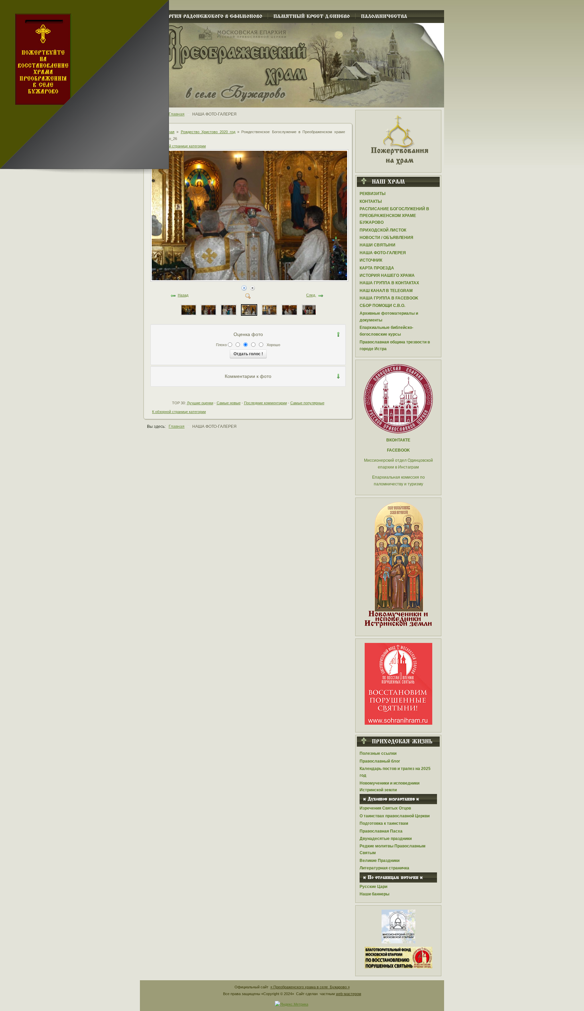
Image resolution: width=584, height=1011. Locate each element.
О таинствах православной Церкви (395, 816)
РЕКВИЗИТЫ (373, 193)
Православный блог (380, 761)
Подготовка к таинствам (384, 823)
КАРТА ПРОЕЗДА (377, 268)
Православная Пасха (381, 831)
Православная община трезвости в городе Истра (395, 345)
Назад (183, 295)
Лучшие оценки (200, 403)
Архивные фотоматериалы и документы (389, 316)
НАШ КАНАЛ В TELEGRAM (386, 290)
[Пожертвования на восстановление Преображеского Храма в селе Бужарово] (398, 139)
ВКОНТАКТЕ (398, 440)
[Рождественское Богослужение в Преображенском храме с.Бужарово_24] (289, 310)
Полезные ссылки (378, 753)
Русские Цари (373, 886)
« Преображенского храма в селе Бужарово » (310, 987)
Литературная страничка (384, 868)
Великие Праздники (379, 860)
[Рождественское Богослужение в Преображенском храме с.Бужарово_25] (269, 310)
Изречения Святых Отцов (385, 808)
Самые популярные (307, 403)
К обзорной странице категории (179, 146)
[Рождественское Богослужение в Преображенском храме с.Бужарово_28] (208, 310)
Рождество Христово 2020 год (208, 132)
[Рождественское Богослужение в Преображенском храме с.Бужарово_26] (249, 280)
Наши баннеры (374, 894)
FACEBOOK (398, 450)
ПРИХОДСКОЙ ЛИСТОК (383, 230)
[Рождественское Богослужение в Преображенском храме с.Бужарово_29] (188, 310)
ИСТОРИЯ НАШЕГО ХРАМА (387, 275)
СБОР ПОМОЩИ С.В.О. (382, 305)
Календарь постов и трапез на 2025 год (395, 772)
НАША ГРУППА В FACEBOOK (389, 298)
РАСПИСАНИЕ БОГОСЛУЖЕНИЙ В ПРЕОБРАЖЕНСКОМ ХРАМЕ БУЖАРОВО (394, 216)
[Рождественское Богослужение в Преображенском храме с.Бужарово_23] (309, 310)
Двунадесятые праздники (386, 838)
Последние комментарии (265, 403)
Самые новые (229, 403)
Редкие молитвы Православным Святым (392, 849)
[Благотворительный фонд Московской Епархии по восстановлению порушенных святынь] (398, 683)
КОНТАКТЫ (371, 201)
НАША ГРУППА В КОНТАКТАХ (389, 283)
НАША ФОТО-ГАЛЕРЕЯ (383, 252)
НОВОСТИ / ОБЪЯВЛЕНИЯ (386, 237)
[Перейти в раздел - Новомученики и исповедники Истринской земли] (398, 565)
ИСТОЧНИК (371, 260)
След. (311, 295)
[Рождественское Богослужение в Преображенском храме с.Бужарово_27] (228, 310)
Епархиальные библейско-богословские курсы (386, 331)
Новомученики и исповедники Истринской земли (389, 786)
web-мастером (348, 994)
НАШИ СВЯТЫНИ (377, 245)
